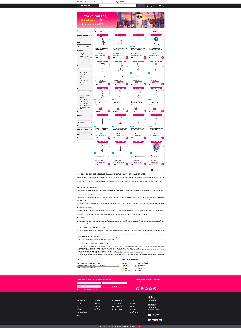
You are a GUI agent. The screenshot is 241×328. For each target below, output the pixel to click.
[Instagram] (142, 288)
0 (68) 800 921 (152, 304)
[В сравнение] (109, 39)
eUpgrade (132, 303)
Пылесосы (114, 299)
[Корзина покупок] (163, 5)
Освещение (87, 9)
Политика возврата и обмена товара (83, 314)
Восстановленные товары (136, 305)
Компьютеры (97, 306)
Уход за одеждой (116, 303)
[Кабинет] (151, 6)
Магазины (79, 303)
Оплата (78, 306)
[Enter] (120, 2)
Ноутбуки (96, 308)
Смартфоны (97, 309)
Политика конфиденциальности (84, 311)
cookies (109, 326)
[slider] (78, 44)
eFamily (132, 311)
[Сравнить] (160, 5)
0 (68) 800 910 (152, 300)
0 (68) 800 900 (152, 297)
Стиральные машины (117, 305)
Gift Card (132, 300)
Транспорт (97, 311)
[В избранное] (109, 37)
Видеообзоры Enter (134, 312)
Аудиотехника (97, 302)
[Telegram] (150, 288)
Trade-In (132, 302)
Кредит (78, 308)
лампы (83, 197)
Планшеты (96, 299)
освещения (116, 177)
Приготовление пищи (117, 300)
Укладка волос (115, 302)
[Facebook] (137, 288)
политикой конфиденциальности (90, 289)
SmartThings (133, 309)
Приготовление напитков (118, 308)
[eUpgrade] (80, 2)
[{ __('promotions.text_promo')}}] (154, 6)
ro (147, 5)
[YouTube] (146, 288)
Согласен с (88, 289)
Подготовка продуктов (117, 309)
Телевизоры (97, 303)
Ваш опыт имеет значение (145, 284)
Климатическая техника (118, 306)
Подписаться (114, 286)
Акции (131, 299)
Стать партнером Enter (82, 299)
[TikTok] (154, 288)
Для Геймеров (97, 300)
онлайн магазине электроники (114, 181)
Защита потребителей (82, 312)
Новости (132, 306)
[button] (84, 35)
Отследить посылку (81, 300)
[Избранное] (157, 6)
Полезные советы (134, 308)
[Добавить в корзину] (109, 57)
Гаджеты (96, 305)
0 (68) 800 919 (152, 308)
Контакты (79, 305)
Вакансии (79, 309)
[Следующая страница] (162, 170)
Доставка (79, 302)
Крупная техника (116, 311)
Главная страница (80, 9)
